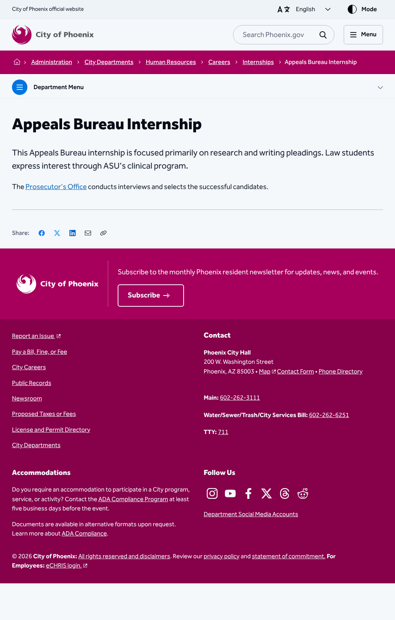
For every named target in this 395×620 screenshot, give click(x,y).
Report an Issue (33, 336)
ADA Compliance (84, 534)
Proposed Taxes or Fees (44, 414)
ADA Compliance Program (133, 499)
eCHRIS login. (64, 566)
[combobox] (283, 34)
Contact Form (295, 371)
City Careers (29, 367)
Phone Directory (341, 371)
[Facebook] (41, 233)
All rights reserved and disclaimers (124, 556)
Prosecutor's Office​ (56, 187)
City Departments (36, 445)
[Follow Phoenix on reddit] (302, 493)
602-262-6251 (329, 415)
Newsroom (27, 398)
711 (223, 432)
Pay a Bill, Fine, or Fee (39, 351)
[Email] (88, 233)
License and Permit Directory (51, 429)
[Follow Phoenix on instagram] (212, 493)
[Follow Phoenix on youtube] (230, 493)
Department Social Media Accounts (251, 514)
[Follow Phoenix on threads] (284, 493)
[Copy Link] (103, 233)
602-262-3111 (240, 397)
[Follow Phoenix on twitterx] (266, 493)
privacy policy (222, 556)
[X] (57, 233)
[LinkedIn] (72, 233)
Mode (369, 9)
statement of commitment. (289, 556)
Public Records (31, 383)
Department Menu (59, 87)
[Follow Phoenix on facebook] (248, 493)
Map (264, 372)
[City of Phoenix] (53, 34)
